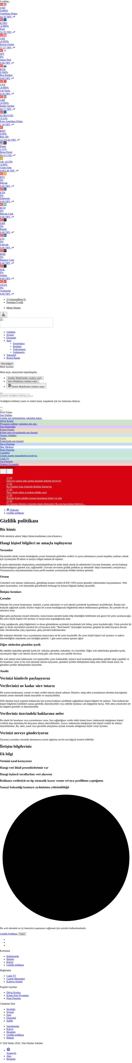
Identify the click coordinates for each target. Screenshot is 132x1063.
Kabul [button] (22, 934)
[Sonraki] (9, 471)
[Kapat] (1, 410)
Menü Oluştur (13, 307)
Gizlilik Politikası (9, 933)
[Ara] (1, 393)
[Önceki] (3, 471)
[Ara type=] (31, 396)
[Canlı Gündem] (26, 326)
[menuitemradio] (25, 378)
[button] (1, 407)
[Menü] (3, 315)
